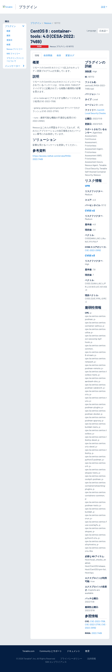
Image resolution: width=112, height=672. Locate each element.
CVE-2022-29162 (93, 250)
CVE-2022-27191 (93, 624)
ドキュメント (73, 651)
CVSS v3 (90, 255)
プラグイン (28, 7)
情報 (37, 55)
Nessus (47, 23)
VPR (87, 185)
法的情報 (91, 658)
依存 (59, 55)
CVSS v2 (90, 210)
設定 (103, 6)
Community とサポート (51, 651)
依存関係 (48, 55)
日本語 (102, 30)
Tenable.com (28, 651)
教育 (87, 651)
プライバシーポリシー (71, 658)
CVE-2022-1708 (97, 621)
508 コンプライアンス (56, 661)
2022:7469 (97, 633)
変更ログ (70, 55)
